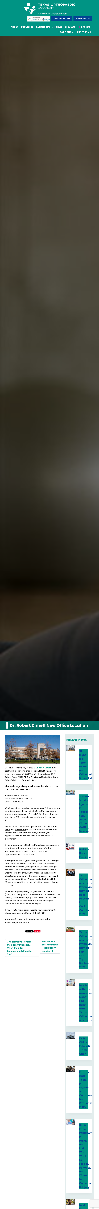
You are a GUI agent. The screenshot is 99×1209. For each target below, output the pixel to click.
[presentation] (70, 748)
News (59, 26)
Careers (85, 26)
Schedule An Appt (62, 19)
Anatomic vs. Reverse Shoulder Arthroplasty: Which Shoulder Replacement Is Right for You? (19, 948)
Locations (65, 32)
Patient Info (43, 27)
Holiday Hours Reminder (85, 853)
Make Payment (83, 19)
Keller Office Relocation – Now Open (86, 1046)
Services (70, 27)
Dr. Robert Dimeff (43, 767)
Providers (27, 26)
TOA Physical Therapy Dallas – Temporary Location (50, 946)
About (14, 26)
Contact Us (84, 32)
